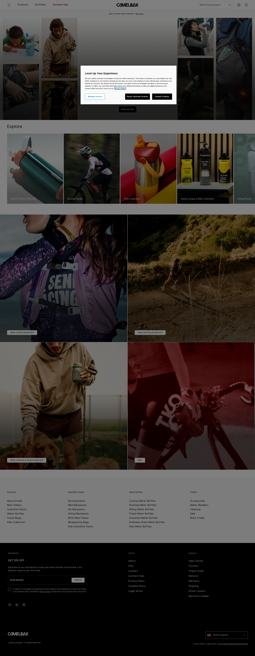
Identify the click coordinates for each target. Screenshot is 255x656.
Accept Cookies (162, 96)
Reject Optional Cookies (137, 96)
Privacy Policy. (120, 88)
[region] (128, 85)
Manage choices (95, 96)
